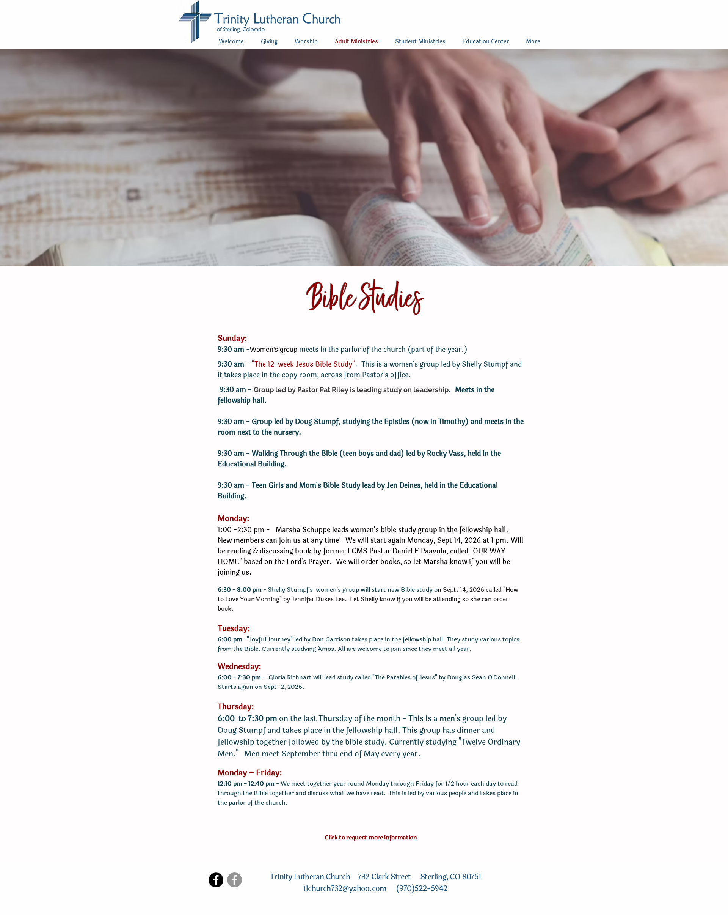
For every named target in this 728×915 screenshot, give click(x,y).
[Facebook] (216, 879)
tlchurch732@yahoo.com (345, 889)
